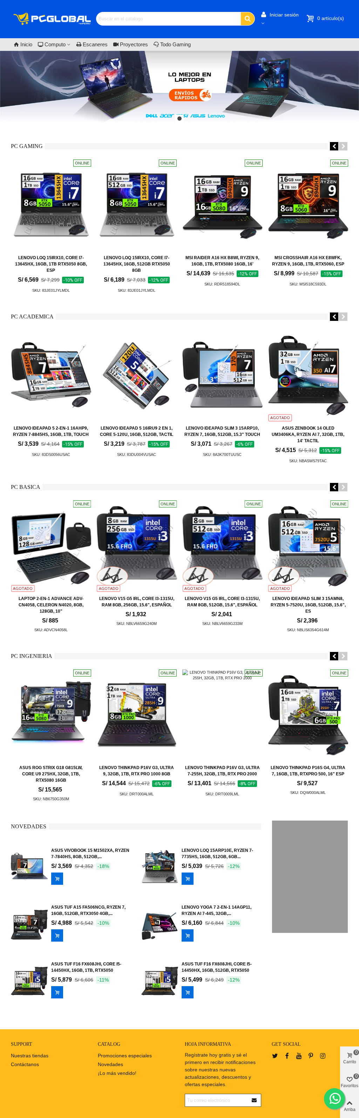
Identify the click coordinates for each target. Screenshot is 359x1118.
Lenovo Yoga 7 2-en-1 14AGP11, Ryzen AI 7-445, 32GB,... (216, 910)
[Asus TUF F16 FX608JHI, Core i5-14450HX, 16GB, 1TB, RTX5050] (29, 981)
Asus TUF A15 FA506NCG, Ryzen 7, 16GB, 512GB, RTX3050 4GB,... (88, 910)
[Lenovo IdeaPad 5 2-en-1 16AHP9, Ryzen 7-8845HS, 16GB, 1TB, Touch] (51, 376)
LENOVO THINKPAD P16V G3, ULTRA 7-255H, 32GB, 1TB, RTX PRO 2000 (222, 770)
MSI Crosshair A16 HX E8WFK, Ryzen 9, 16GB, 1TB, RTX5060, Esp (308, 261)
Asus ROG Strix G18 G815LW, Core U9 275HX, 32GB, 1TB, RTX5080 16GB (50, 774)
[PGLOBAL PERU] (52, 18)
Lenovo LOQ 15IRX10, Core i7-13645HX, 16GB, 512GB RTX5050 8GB (136, 264)
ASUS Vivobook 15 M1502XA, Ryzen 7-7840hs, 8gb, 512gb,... (90, 853)
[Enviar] (254, 1100)
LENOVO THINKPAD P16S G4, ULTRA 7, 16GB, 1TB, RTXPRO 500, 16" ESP (308, 770)
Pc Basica (25, 487)
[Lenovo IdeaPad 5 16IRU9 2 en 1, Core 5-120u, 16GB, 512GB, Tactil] (137, 376)
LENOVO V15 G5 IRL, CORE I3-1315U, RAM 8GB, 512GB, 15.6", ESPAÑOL (222, 601)
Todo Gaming (175, 44)
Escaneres (95, 44)
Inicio (26, 44)
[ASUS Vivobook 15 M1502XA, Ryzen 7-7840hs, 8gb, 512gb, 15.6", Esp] (29, 867)
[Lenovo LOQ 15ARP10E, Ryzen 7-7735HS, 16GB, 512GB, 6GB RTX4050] (159, 867)
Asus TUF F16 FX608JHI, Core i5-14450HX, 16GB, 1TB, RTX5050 (86, 967)
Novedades (28, 826)
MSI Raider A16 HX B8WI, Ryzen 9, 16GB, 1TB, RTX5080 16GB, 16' (222, 261)
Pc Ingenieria (31, 656)
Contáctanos (25, 1064)
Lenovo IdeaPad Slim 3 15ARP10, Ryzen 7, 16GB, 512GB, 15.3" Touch (222, 431)
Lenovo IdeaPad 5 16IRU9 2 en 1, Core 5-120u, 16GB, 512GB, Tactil (136, 431)
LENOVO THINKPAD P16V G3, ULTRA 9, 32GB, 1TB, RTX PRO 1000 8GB (136, 770)
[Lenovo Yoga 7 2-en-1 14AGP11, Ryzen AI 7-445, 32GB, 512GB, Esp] (159, 924)
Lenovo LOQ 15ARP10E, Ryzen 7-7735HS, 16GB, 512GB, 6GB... (217, 853)
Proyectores (134, 44)
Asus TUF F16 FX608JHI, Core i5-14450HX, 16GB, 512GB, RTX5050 (217, 967)
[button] (179, 119)
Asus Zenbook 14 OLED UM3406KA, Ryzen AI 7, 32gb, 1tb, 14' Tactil (308, 434)
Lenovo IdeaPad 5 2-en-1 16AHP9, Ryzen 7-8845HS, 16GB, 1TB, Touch (51, 431)
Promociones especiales (125, 1055)
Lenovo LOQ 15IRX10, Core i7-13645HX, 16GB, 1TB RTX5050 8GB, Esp (51, 264)
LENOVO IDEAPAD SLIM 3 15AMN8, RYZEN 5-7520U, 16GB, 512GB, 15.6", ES (308, 605)
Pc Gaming (27, 146)
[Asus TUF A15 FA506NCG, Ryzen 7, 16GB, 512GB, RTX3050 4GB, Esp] (29, 924)
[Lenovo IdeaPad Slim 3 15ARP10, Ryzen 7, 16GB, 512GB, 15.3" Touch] (222, 376)
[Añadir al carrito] (57, 879)
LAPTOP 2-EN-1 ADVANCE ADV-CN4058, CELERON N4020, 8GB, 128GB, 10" (51, 605)
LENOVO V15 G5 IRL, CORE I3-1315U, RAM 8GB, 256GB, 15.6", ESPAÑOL (136, 601)
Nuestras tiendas (29, 1055)
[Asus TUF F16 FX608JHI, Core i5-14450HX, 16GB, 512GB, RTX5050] (159, 981)
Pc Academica (32, 316)
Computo (55, 44)
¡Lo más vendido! (117, 1073)
